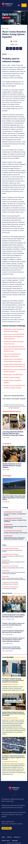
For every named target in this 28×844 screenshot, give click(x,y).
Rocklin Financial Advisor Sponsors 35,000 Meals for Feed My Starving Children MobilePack (14, 579)
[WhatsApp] (17, 48)
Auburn (4, 469)
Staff (16, 41)
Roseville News (6, 501)
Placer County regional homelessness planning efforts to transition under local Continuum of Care (14, 349)
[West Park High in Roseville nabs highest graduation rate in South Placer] (14, 486)
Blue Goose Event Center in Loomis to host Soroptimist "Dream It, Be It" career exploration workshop (13, 639)
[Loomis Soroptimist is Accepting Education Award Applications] (14, 604)
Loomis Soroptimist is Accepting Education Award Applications (13, 616)
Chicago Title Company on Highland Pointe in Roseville (15, 520)
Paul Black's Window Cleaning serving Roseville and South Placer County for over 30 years (13, 680)
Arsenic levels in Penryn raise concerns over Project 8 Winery (11, 647)
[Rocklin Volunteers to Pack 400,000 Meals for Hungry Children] (14, 454)
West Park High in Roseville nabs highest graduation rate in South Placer (14, 497)
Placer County (9, 54)
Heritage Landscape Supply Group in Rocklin (15, 532)
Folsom (4, 437)
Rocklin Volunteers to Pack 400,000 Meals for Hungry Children (12, 465)
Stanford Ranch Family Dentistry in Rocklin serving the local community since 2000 (13, 713)
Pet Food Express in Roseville (9, 588)
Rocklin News (5, 576)
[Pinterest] (14, 48)
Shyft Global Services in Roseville (10, 584)
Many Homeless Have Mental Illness (13, 374)
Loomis (4, 619)
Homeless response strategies (12, 377)
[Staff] (11, 41)
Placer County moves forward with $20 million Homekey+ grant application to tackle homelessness (14, 336)
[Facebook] (7, 48)
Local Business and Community (13, 511)
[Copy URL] (20, 48)
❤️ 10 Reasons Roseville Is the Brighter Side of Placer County (15, 527)
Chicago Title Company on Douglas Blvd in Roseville (15, 514)
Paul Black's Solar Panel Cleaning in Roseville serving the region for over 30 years (13, 757)
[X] (10, 48)
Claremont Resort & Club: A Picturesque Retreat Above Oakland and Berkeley (14, 538)
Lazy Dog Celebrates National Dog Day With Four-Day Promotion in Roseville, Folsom (13, 433)
